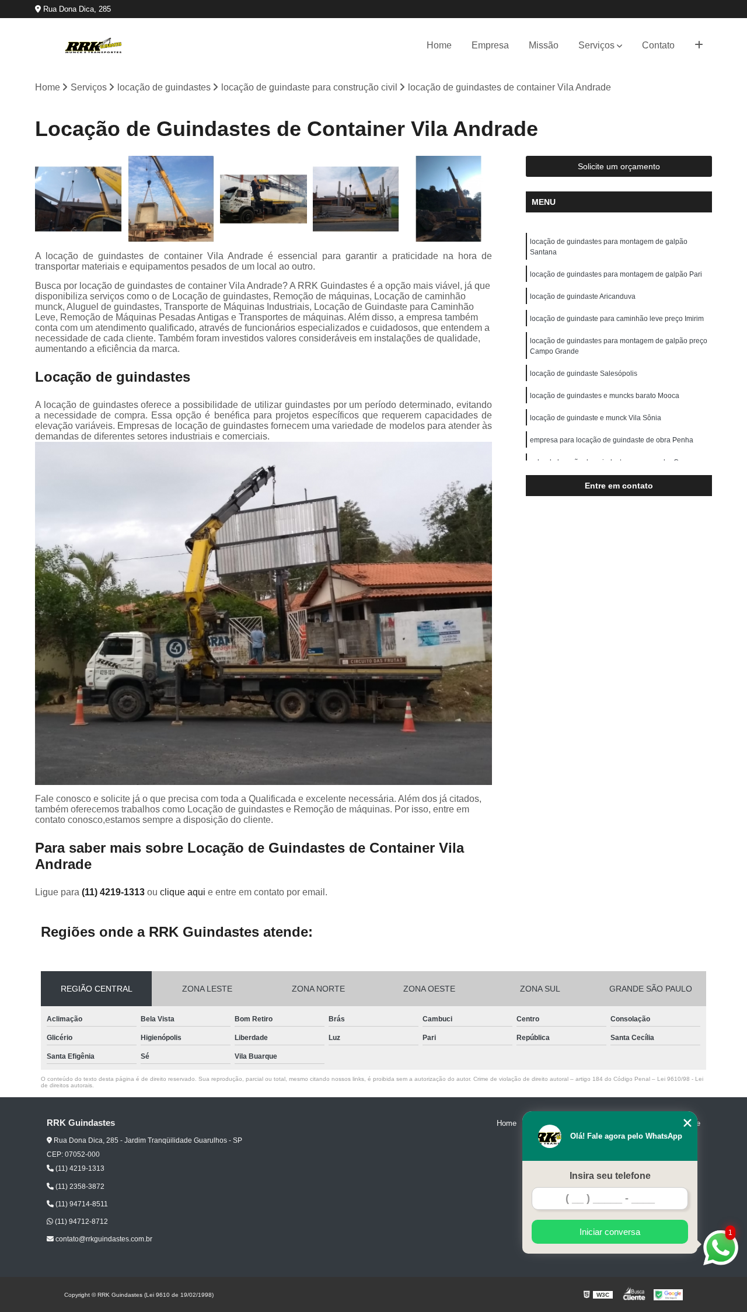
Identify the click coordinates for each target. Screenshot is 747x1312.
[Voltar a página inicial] (93, 45)
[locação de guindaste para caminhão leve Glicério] (356, 199)
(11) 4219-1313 (114, 892)
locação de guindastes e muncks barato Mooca (604, 396)
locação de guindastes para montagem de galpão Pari (616, 274)
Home (439, 45)
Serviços (596, 45)
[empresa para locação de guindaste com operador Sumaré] (263, 199)
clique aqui (182, 892)
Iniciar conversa (610, 1232)
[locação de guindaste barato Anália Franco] (171, 199)
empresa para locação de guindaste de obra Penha (611, 440)
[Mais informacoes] (699, 45)
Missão (543, 45)
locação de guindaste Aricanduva (583, 296)
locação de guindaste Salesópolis (583, 373)
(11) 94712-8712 (80, 1221)
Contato (658, 45)
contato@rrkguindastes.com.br (103, 1239)
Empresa (490, 45)
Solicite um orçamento (619, 166)
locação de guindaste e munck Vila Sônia (595, 418)
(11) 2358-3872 (79, 1186)
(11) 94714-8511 (81, 1204)
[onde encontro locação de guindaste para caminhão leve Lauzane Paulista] (78, 199)
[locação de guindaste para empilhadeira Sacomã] (448, 199)
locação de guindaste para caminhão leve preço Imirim (617, 319)
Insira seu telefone (610, 1176)
